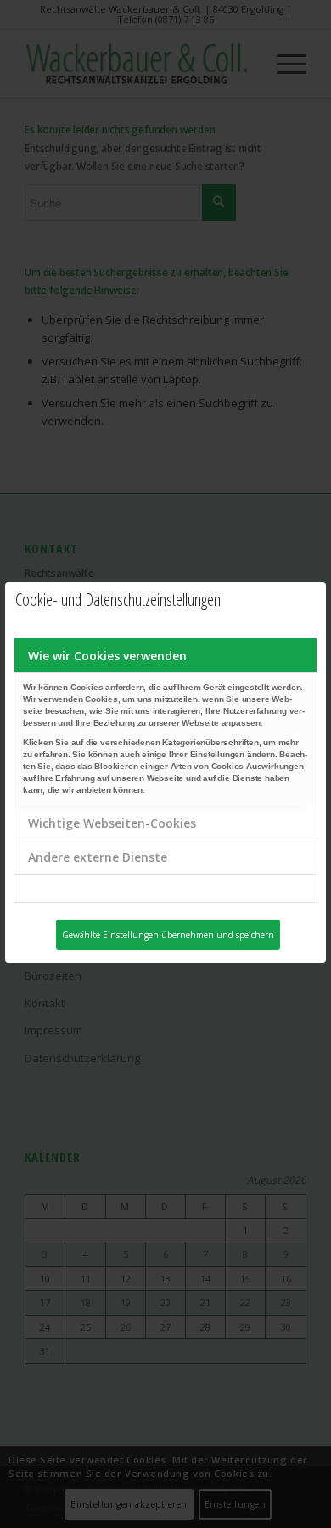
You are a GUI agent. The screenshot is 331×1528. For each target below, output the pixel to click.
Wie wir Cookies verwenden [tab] (107, 656)
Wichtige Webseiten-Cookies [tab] (112, 823)
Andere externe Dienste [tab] (97, 857)
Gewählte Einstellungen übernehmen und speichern (168, 935)
